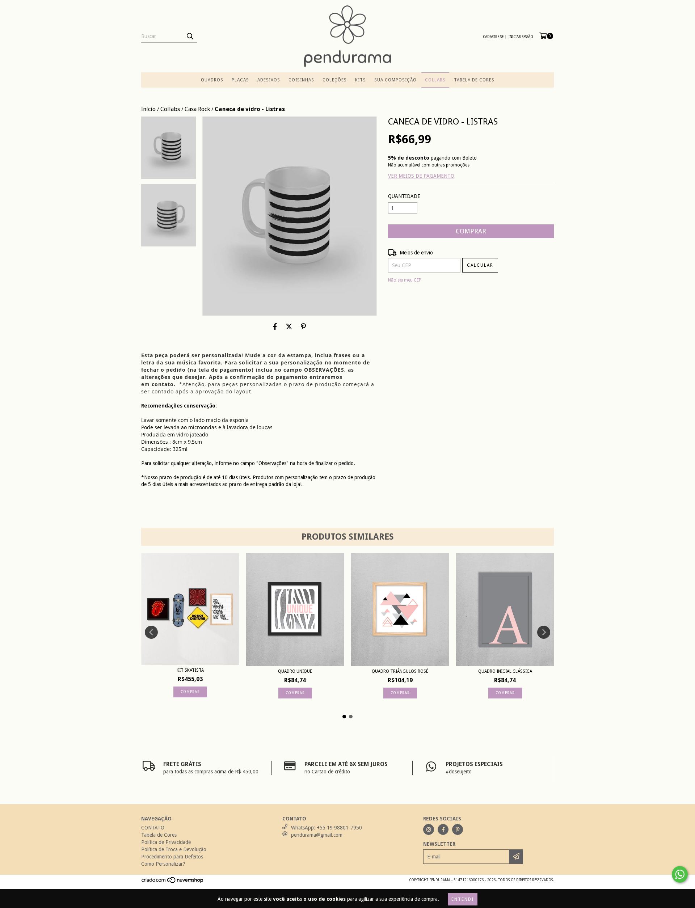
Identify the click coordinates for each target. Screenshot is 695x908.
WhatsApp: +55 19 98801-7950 (326, 828)
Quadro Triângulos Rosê (400, 671)
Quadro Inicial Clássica (505, 671)
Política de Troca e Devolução (173, 849)
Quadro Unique (295, 671)
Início (148, 109)
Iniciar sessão (521, 37)
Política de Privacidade (166, 842)
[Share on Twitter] (289, 326)
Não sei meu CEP (404, 280)
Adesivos (268, 80)
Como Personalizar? (163, 864)
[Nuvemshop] (173, 882)
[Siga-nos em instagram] (428, 829)
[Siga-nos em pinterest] (457, 829)
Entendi (462, 899)
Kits (360, 80)
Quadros (212, 80)
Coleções (335, 80)
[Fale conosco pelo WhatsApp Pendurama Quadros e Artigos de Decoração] (680, 874)
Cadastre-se (493, 37)
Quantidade (404, 196)
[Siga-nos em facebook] (443, 829)
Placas (240, 80)
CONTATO (152, 828)
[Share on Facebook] (275, 326)
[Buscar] (189, 36)
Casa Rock (197, 109)
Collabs (435, 80)
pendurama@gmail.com (316, 835)
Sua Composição (395, 80)
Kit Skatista (190, 670)
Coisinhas (301, 80)
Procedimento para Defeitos (172, 857)
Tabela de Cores (474, 80)
